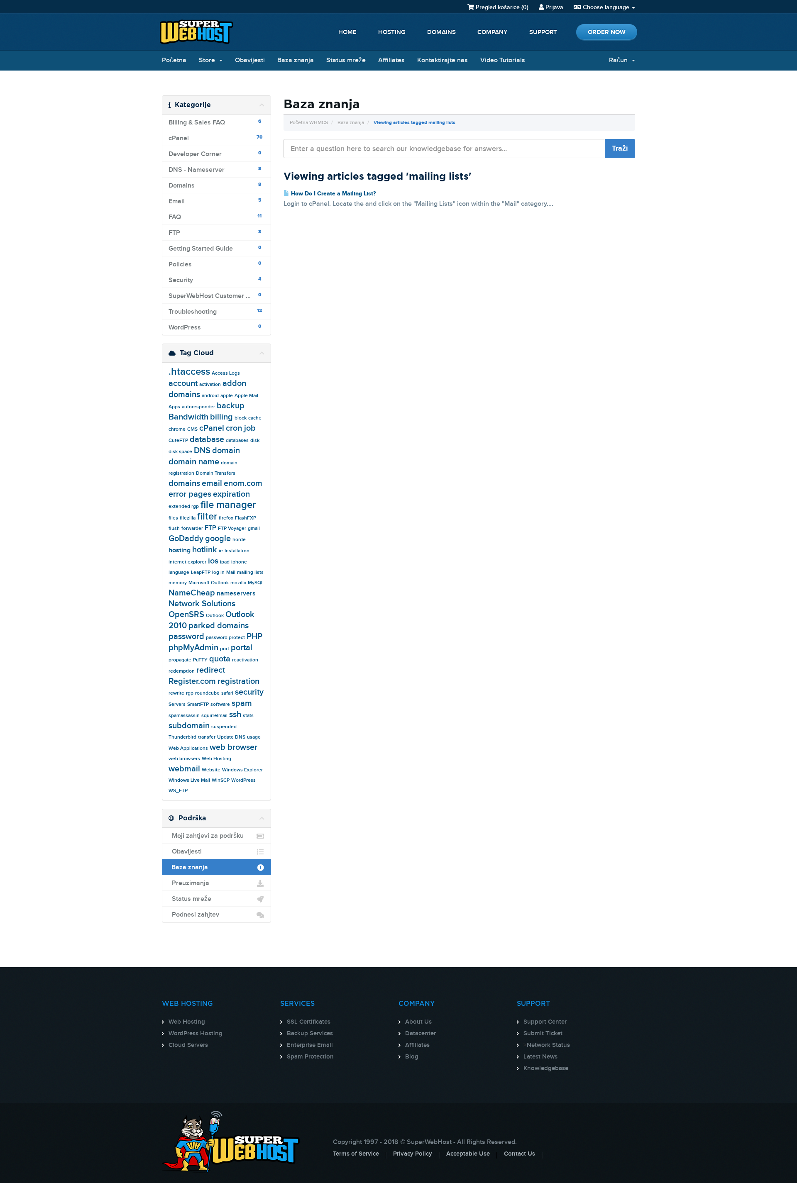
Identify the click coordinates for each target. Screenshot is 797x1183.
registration (238, 681)
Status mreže (346, 60)
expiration (231, 494)
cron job (241, 428)
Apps (174, 407)
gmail (254, 528)
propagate (180, 660)
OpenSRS (186, 615)
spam (242, 703)
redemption (182, 671)
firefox (226, 518)
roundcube (207, 693)
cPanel (211, 428)
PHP (254, 637)
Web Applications (188, 748)
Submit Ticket (542, 1033)
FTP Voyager (232, 528)
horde (239, 540)
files (173, 518)
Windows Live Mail (189, 780)
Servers (177, 704)
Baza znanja (295, 60)
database (207, 439)
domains (184, 483)
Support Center (545, 1022)
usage (254, 737)
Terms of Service (356, 1154)
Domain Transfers (215, 473)
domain (226, 451)
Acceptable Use (468, 1154)
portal (241, 648)
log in (218, 572)
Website (211, 770)
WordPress (243, 780)
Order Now (607, 32)
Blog (411, 1057)
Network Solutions (202, 604)
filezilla (188, 518)
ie (221, 551)
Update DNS (231, 737)
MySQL (256, 583)
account (183, 383)
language (179, 572)
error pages (190, 494)
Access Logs (226, 373)
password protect (225, 637)
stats (248, 715)
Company (492, 32)
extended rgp (184, 506)
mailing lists (250, 572)
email (212, 483)
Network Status (548, 1045)
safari (227, 693)
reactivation (245, 660)
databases (237, 440)
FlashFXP (245, 518)
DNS (202, 451)
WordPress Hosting (195, 1033)
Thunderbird (182, 737)
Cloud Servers (188, 1045)
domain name (194, 462)
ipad (225, 562)
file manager (228, 505)
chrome (177, 429)
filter (207, 516)
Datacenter (420, 1033)
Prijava (553, 7)
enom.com (243, 483)
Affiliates (391, 60)
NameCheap (192, 593)
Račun (620, 60)
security (249, 692)
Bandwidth (188, 417)
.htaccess (189, 372)
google (218, 539)
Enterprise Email (310, 1045)
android (210, 396)
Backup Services (310, 1033)
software (220, 704)
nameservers (236, 594)
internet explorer (187, 562)
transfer (206, 737)
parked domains (218, 626)
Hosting (392, 32)
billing (221, 417)
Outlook (215, 615)
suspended (224, 727)
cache (255, 418)
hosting (180, 550)
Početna (174, 60)
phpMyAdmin (193, 648)
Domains (441, 32)
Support (543, 32)
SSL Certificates (308, 1022)
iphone (239, 562)
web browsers (184, 759)
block (241, 418)
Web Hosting (216, 759)
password (186, 637)
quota (219, 659)
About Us (418, 1022)
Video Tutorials (502, 60)
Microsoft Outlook (208, 583)
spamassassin (184, 715)
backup (230, 406)
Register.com (192, 681)
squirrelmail (214, 715)
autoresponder (198, 407)
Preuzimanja (189, 883)
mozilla (238, 583)
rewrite (176, 693)
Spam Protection (310, 1057)
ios (213, 561)
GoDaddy (186, 539)
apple (226, 396)
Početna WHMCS (309, 123)
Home (347, 32)
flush (174, 528)
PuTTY (200, 660)
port (224, 649)
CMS (192, 429)
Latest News (540, 1057)
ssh (235, 715)
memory (178, 583)
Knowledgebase (545, 1068)
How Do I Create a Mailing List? (332, 194)
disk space (180, 452)
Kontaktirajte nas (442, 60)
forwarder (192, 528)
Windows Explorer (242, 770)
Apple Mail (246, 396)
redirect (210, 670)
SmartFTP (198, 704)
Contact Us (519, 1154)
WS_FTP (178, 791)
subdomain (189, 726)
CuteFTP (178, 440)
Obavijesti (250, 60)
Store (208, 60)
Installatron (237, 551)
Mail (230, 572)
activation (210, 384)
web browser (233, 747)
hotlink (204, 550)
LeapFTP (200, 572)
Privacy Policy (412, 1154)
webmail (184, 769)
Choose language (606, 7)
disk (254, 440)
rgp (189, 693)
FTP (210, 528)
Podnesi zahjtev (194, 915)
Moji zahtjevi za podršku (206, 836)
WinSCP (221, 780)
